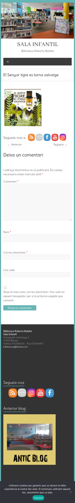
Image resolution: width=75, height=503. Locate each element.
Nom (7, 232)
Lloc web (9, 270)
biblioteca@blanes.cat (15, 346)
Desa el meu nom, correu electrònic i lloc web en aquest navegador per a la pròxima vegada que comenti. (34, 296)
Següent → (60, 144)
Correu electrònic (15, 252)
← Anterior (15, 144)
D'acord (38, 497)
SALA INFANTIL (37, 44)
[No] (70, 492)
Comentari (11, 181)
